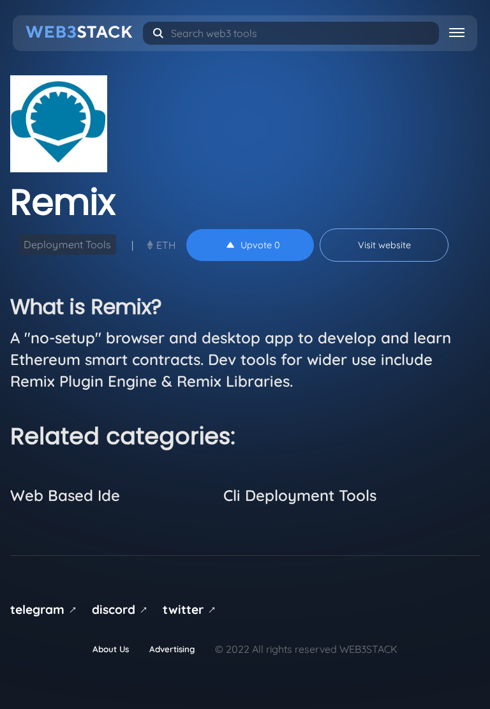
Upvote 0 (260, 245)
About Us (111, 649)
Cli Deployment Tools (299, 495)
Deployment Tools (68, 244)
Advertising (172, 649)
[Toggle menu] (456, 32)
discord (122, 609)
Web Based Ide (65, 495)
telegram (45, 609)
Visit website (384, 245)
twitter (191, 609)
